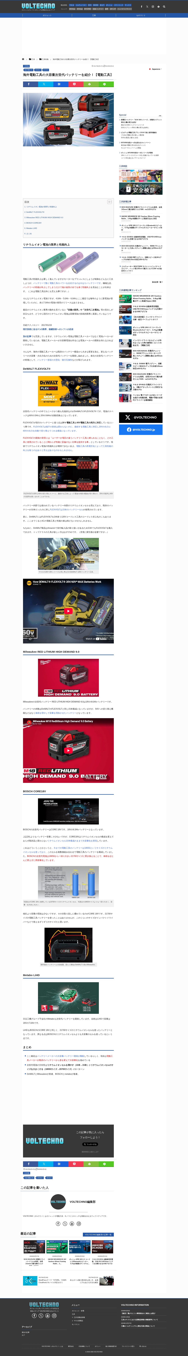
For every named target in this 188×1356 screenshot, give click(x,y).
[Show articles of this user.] (45, 1202)
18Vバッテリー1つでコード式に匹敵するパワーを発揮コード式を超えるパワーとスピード (140, 155)
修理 (106, 9)
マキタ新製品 (78, 1321)
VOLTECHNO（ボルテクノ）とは (52, 1346)
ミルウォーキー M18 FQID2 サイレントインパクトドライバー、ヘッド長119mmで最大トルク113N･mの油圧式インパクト (141, 268)
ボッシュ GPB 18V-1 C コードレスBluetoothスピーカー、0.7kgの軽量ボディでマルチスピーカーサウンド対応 (141, 228)
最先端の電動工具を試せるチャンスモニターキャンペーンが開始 (136, 145)
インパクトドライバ (124, 9)
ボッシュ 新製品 (85, 1241)
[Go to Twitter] (65, 1224)
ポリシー (98, 1346)
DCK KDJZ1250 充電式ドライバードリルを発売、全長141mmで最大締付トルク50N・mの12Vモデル (141, 208)
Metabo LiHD (31, 228)
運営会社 (71, 1346)
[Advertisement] (94, 36)
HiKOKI (95, 5)
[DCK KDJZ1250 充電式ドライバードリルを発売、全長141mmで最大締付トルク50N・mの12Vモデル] (34, 1251)
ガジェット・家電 (78, 1311)
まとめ (29, 234)
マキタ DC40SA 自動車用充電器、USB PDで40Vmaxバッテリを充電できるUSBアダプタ (102, 1261)
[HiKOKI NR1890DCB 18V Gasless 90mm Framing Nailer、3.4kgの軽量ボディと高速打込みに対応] (57, 1251)
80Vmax (72, 9)
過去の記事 (25, 1332)
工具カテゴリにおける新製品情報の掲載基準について (139, 1320)
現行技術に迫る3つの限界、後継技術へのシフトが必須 (48, 329)
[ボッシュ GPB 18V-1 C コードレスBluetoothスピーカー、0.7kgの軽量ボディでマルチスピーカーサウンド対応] (80, 1251)
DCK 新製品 (40, 1241)
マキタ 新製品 (108, 1241)
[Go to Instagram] (78, 1224)
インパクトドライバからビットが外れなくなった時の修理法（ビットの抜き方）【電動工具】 (147, 342)
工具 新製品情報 (79, 1317)
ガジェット (47, 15)
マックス (128, 5)
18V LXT (113, 9)
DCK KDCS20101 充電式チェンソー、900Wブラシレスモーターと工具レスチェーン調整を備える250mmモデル (142, 248)
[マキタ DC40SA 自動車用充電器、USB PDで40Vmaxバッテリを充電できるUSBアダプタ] (102, 1251)
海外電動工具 (28, 70)
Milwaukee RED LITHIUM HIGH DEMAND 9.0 (44, 217)
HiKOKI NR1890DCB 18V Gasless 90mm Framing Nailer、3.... (57, 1261)
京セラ (102, 5)
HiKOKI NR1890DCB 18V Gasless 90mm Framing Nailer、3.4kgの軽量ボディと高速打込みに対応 (140, 217)
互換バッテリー (98, 9)
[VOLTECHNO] (38, 8)
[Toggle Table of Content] (108, 202)
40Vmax (80, 9)
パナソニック (118, 5)
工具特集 (26, 66)
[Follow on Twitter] (147, 6)
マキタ (71, 5)
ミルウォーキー (81, 5)
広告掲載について (84, 1346)
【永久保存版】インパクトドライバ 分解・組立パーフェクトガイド (147, 318)
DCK (89, 5)
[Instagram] (153, 6)
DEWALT (38, 70)
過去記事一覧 (156, 282)
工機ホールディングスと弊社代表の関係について (138, 1326)
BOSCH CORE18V (33, 223)
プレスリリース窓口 (128, 1346)
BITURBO (87, 9)
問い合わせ (142, 1346)
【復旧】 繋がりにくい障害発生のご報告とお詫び (138, 1313)
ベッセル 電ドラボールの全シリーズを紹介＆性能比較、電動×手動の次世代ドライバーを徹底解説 (148, 397)
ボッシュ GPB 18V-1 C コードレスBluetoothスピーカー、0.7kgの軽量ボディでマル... (79, 1261)
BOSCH (46, 70)
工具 (94, 15)
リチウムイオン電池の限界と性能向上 (41, 207)
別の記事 (27, 336)
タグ (23, 1335)
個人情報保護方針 (111, 1346)
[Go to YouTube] (71, 1224)
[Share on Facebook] (141, 6)
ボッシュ (109, 5)
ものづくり (140, 15)
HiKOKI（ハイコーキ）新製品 (58, 1241)
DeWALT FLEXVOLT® (35, 212)
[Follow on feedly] (158, 6)
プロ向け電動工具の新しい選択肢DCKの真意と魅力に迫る (139, 135)
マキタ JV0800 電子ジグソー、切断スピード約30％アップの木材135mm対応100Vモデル (141, 258)
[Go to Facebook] (58, 1224)
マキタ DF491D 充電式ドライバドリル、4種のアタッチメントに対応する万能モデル (148, 387)
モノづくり (76, 1324)
